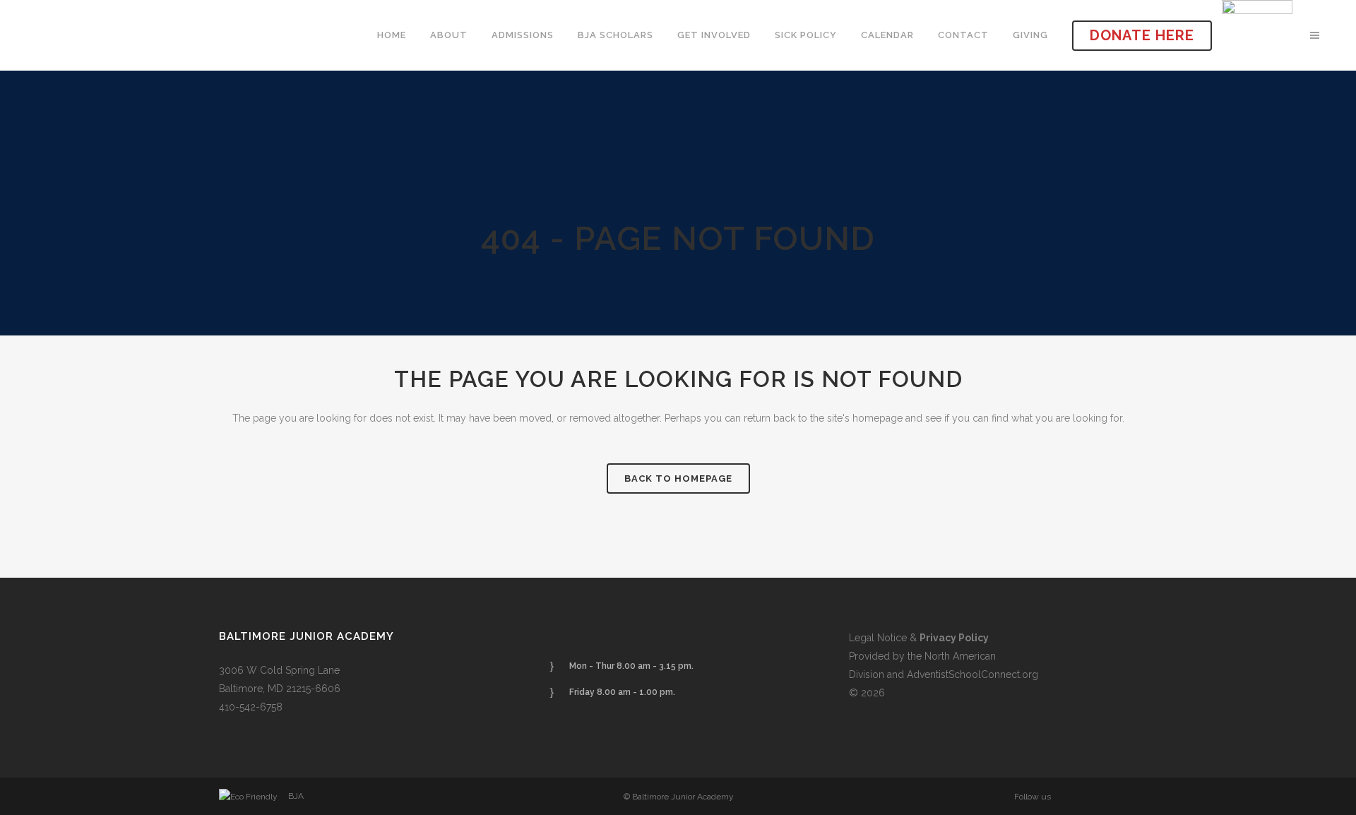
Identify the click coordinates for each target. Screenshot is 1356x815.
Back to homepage (678, 478)
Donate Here (1142, 35)
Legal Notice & (919, 637)
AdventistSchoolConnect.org (972, 674)
